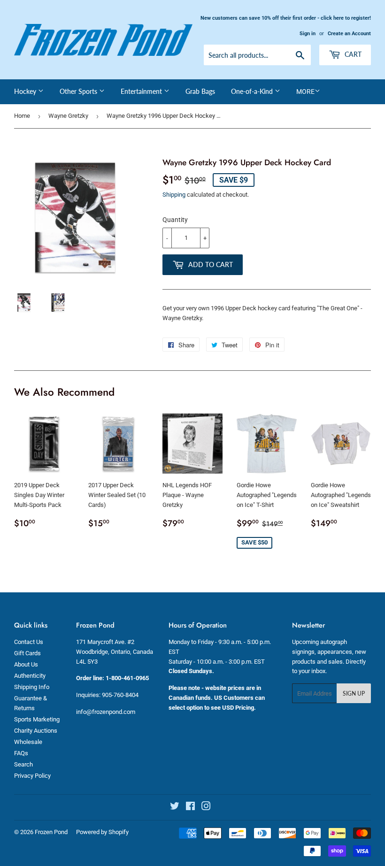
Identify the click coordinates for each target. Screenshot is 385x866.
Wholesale (28, 741)
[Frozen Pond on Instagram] (206, 807)
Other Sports (79, 91)
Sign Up (354, 693)
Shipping (173, 194)
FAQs (21, 753)
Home (22, 115)
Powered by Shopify (102, 831)
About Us (26, 664)
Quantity (175, 219)
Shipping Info (31, 686)
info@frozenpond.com (105, 711)
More (305, 91)
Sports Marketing (37, 719)
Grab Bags (200, 91)
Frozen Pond (51, 831)
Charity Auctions (35, 730)
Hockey (26, 91)
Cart (352, 54)
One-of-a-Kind (253, 91)
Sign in (308, 34)
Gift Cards (27, 653)
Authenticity (30, 675)
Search (23, 764)
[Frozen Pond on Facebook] (190, 807)
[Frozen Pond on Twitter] (174, 807)
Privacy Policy (32, 775)
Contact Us (28, 641)
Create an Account (349, 34)
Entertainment (142, 91)
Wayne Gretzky (68, 115)
